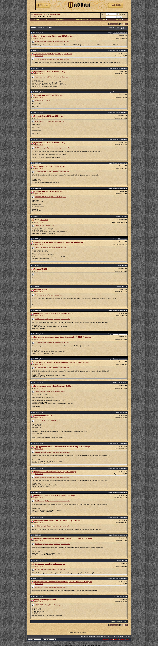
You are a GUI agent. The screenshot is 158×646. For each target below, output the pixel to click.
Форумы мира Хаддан (40, 14)
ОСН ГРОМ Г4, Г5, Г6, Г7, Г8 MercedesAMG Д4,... (50, 197)
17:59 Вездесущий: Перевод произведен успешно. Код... (52, 148)
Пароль (103, 17)
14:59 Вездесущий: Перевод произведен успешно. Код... (52, 319)
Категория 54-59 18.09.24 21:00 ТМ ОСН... (48, 421)
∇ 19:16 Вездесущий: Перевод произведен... (48, 295)
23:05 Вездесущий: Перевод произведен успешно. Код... (52, 526)
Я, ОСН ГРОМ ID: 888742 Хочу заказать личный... (50, 391)
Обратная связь (107, 639)
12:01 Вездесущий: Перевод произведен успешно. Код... (52, 477)
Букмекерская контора (120, 32)
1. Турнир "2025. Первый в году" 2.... (46, 225)
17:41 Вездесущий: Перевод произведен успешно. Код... (52, 171)
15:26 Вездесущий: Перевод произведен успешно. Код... (52, 452)
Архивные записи (121, 412)
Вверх (128, 639)
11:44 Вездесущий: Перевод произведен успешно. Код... (52, 501)
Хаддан (116, 639)
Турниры (124, 216)
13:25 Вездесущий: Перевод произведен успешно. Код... (52, 342)
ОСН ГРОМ (39, 38)
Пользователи (59, 19)
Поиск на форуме (54, 14)
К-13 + (36, 274)
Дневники (118, 19)
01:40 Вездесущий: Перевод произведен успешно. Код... (52, 59)
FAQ (46, 19)
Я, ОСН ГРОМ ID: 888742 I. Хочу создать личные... (51, 247)
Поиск (103, 19)
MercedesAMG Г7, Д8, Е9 (42, 100)
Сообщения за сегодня (83, 19)
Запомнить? (123, 14)
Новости (124, 265)
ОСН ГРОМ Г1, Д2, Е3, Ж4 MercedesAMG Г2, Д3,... (51, 121)
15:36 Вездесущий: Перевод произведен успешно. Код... (52, 41)
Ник (102, 14)
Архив (122, 639)
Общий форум (122, 239)
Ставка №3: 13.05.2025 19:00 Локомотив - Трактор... (52, 77)
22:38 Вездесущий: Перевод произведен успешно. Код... (52, 544)
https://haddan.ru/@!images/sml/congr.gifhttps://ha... (50, 569)
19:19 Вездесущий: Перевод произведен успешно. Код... (52, 367)
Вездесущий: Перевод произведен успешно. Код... (50, 587)
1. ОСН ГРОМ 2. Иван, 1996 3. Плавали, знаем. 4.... (51, 605)
